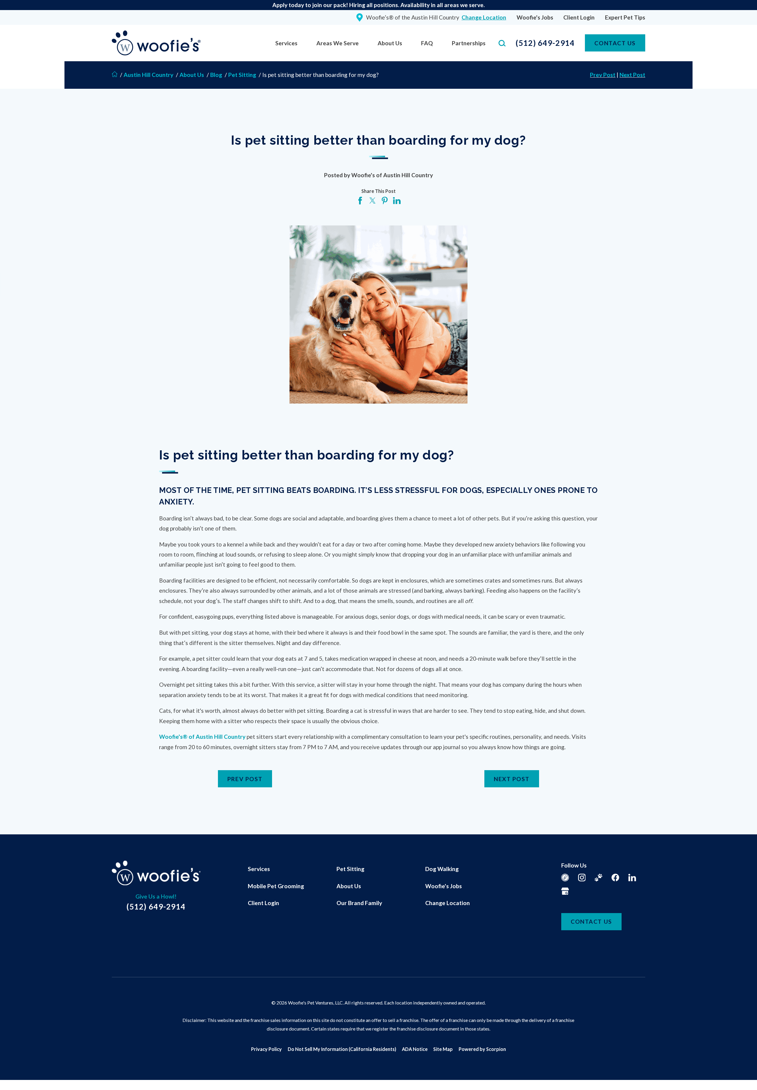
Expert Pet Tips (625, 17)
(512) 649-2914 (545, 42)
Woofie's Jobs (535, 17)
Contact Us (614, 43)
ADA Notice (415, 1049)
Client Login (579, 17)
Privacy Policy (266, 1049)
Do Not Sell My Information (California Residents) (342, 1049)
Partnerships (469, 43)
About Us (390, 43)
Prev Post (602, 74)
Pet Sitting (242, 74)
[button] (13, 1077)
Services (286, 43)
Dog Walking (442, 868)
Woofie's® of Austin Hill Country (202, 736)
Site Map (443, 1049)
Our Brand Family (359, 902)
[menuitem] (286, 43)
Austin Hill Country (149, 74)
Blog (216, 74)
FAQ (427, 43)
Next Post (632, 74)
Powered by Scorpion (482, 1049)
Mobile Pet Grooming (276, 886)
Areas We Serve (337, 43)
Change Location (447, 902)
